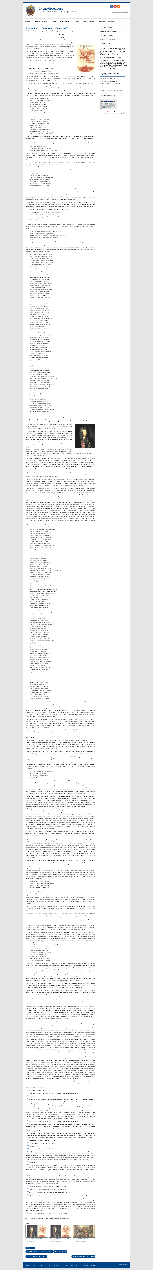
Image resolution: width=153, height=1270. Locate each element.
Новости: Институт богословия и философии (111, 73)
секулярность (109, 65)
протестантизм (40, 1251)
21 (109, 106)
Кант (126, 49)
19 (105, 106)
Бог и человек (116, 48)
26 (105, 107)
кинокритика (105, 57)
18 (103, 106)
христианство (119, 66)
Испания (121, 49)
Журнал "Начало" (46, 31)
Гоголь (104, 49)
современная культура (121, 65)
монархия (117, 59)
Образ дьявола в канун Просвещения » (83, 1256)
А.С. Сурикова (36, 31)
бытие (108, 56)
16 (113, 104)
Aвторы (76, 21)
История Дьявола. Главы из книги (34, 1238)
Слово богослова (51, 8)
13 (107, 104)
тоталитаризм (104, 66)
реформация (49, 1251)
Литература (55, 31)
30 (113, 107)
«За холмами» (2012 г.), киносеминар (111, 90)
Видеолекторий (65, 21)
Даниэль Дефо (30, 1251)
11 (103, 104)
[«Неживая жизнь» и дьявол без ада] (84, 1231)
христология (103, 69)
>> (113, 100)
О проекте (28, 21)
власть (114, 56)
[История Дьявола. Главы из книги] (36, 1231)
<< (102, 100)
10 (101, 104)
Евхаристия (116, 49)
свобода (102, 65)
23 (113, 106)
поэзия (108, 62)
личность (114, 57)
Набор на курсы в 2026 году (108, 78)
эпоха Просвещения (60, 1251)
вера (111, 56)
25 (103, 107)
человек (111, 68)
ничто (107, 60)
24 (101, 107)
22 (111, 106)
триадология (112, 66)
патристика (102, 62)
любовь (119, 57)
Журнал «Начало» (41, 21)
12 (105, 104)
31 (101, 108)
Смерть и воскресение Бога (108, 81)
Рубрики (53, 21)
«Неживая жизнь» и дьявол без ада (82, 1238)
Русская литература (107, 53)
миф (113, 59)
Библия (107, 48)
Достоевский (109, 49)
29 (111, 107)
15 (111, 104)
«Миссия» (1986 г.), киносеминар (110, 83)
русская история (115, 62)
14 (109, 104)
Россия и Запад (121, 51)
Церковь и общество (109, 54)
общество (112, 60)
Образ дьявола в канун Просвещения (59, 1238)
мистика (109, 59)
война (118, 56)
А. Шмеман (103, 48)
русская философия (116, 64)
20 (107, 106)
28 (109, 107)
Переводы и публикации (67, 31)
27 (107, 107)
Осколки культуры (88, 21)
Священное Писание (119, 53)
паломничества (120, 60)
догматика (123, 56)
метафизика (103, 59)
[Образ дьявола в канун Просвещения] (60, 1231)
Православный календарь (106, 21)
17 (101, 106)
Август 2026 (108, 100)
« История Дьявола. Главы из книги (36, 1256)
